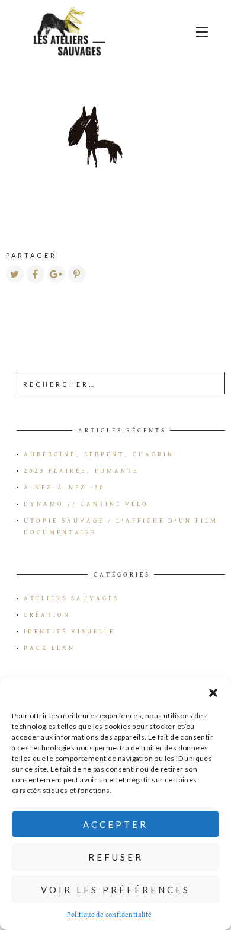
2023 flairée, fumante (81, 471)
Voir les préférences (115, 889)
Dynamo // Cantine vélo (86, 504)
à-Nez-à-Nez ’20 (64, 488)
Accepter (115, 824)
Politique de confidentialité (109, 915)
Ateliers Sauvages (71, 598)
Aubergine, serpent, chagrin (99, 454)
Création (47, 615)
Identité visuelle (69, 632)
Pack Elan (49, 648)
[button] (213, 693)
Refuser (115, 857)
